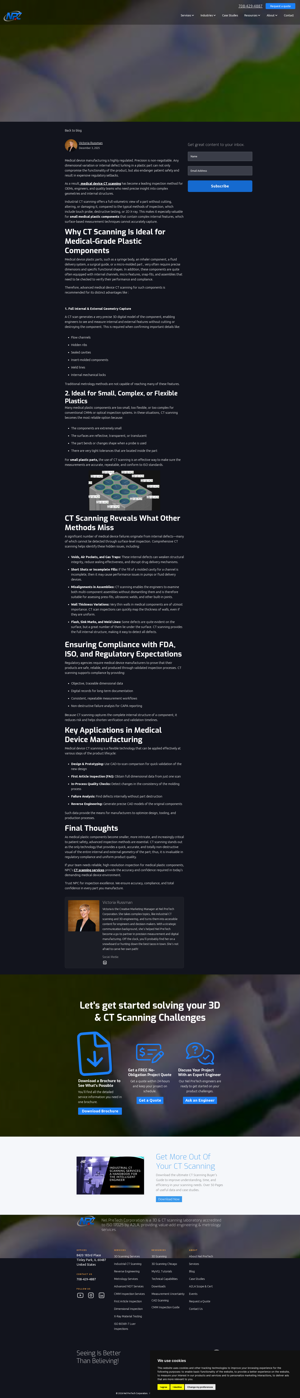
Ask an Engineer (200, 1100)
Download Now (169, 1199)
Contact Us (196, 1308)
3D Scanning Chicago (164, 1263)
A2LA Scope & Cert (201, 1286)
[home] (12, 16)
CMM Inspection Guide (166, 1307)
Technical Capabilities (165, 1278)
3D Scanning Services (127, 1256)
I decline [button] (177, 1387)
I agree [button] (163, 1387)
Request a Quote (199, 1301)
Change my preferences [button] (200, 1387)
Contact (289, 15)
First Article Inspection (128, 1301)
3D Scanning (159, 1256)
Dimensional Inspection (128, 1308)
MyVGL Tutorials (162, 1271)
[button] (187, 15)
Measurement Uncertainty (168, 1293)
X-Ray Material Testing (128, 1316)
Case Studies (230, 15)
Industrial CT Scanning (128, 1263)
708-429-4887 (250, 6)
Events (193, 1293)
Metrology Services (126, 1278)
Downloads (159, 1286)
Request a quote (280, 6)
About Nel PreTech (201, 1256)
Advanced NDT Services (129, 1286)
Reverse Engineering (127, 1271)
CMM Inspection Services (129, 1293)
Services (194, 1263)
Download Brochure (100, 1111)
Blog (192, 1271)
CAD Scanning (160, 1300)
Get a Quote (150, 1100)
